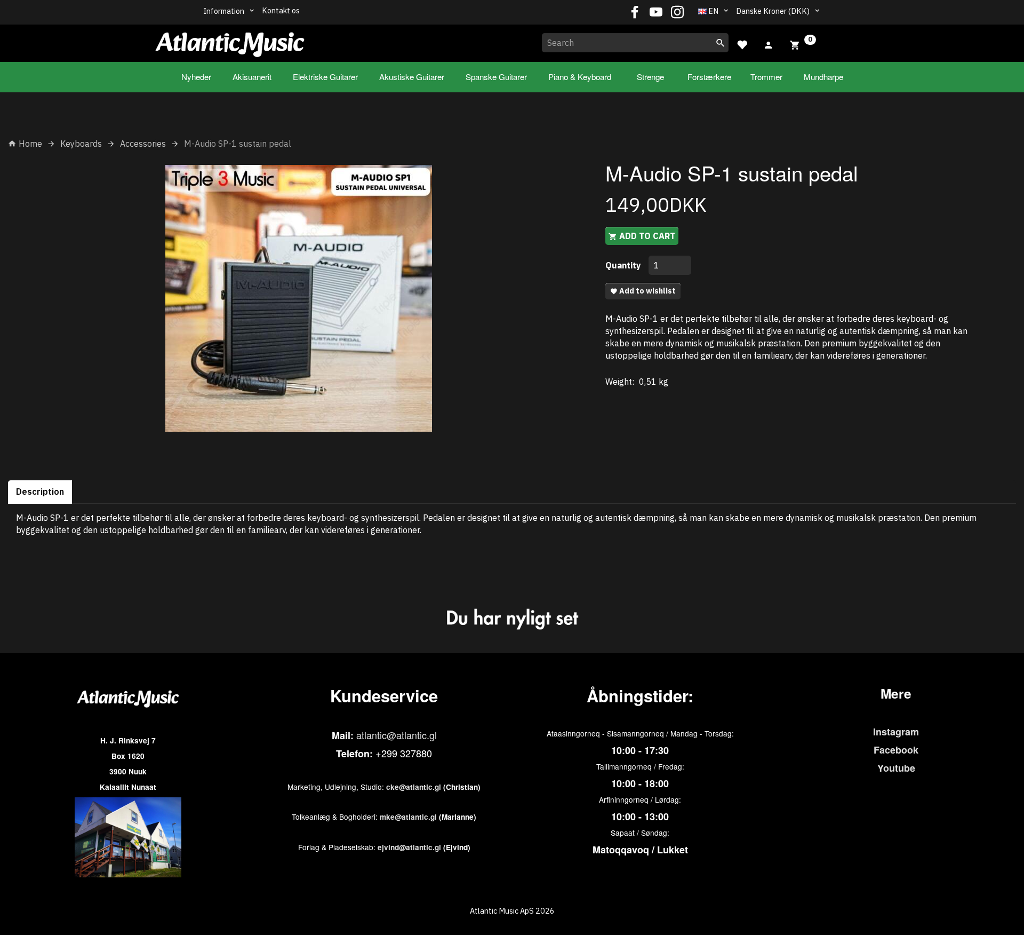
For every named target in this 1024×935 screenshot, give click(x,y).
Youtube (896, 768)
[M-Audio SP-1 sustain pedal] (298, 298)
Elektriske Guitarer (325, 76)
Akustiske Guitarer (411, 76)
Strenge (650, 76)
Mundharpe (823, 76)
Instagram (896, 732)
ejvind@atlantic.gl (409, 847)
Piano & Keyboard (579, 76)
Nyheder (196, 76)
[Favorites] (742, 43)
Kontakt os (281, 10)
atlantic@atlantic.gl (396, 735)
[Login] (768, 43)
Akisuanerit (252, 76)
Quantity (624, 265)
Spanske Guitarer (496, 76)
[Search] (720, 43)
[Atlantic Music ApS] (230, 41)
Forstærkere (709, 76)
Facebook (896, 750)
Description (40, 491)
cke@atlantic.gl (413, 787)
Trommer (766, 76)
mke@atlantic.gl (408, 817)
